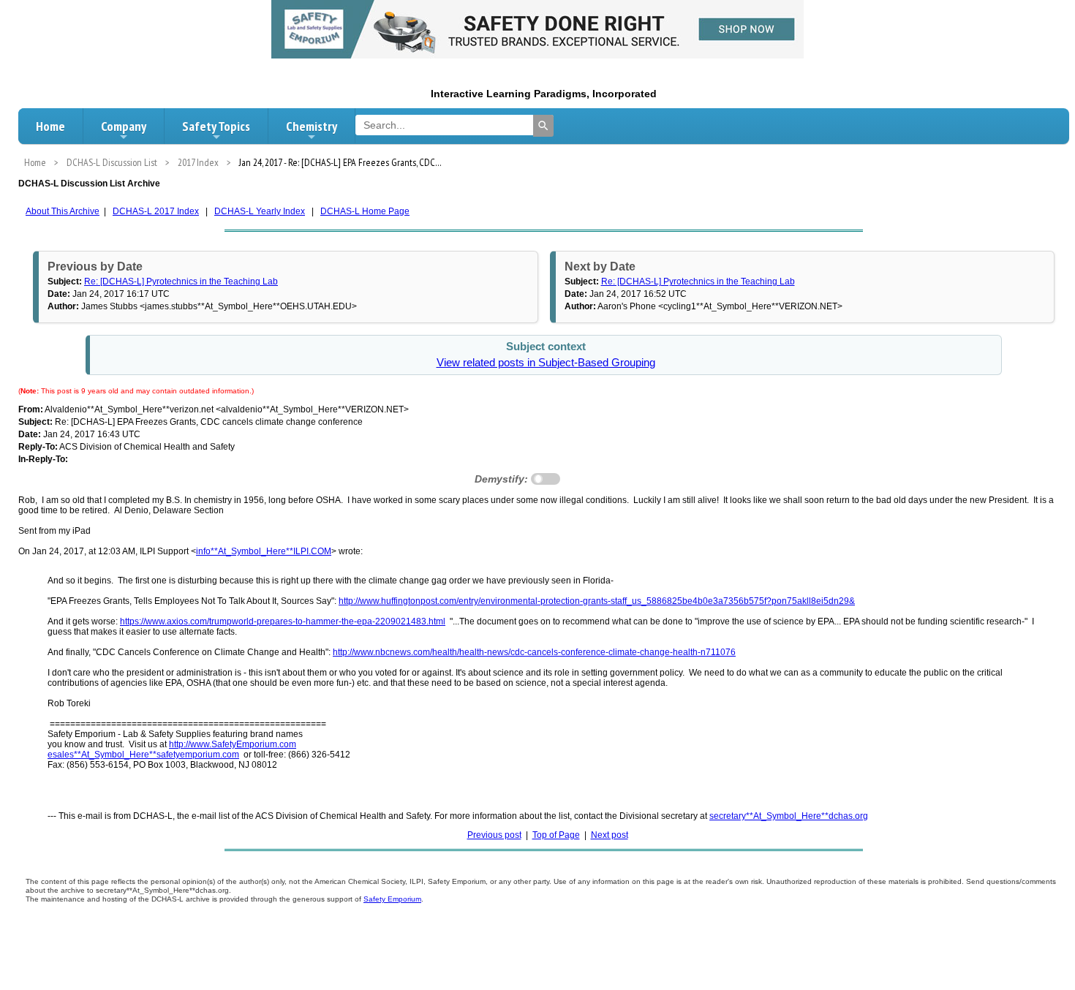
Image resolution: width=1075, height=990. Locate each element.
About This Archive (62, 211)
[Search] (543, 126)
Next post (609, 835)
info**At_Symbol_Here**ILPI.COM (263, 551)
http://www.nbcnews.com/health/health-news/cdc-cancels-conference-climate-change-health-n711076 (534, 652)
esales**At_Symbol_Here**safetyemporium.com (143, 754)
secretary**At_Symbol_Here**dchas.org (788, 816)
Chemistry (311, 126)
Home (50, 126)
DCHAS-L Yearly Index (259, 211)
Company (123, 126)
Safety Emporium (392, 899)
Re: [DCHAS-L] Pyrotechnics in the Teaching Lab (181, 281)
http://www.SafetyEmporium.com (232, 744)
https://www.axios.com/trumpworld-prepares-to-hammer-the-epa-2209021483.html (282, 621)
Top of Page (556, 835)
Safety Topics (216, 126)
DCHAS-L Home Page (365, 211)
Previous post (494, 835)
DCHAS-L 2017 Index (156, 211)
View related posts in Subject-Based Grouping (546, 363)
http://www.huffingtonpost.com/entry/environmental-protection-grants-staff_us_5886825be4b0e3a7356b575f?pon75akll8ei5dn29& (597, 601)
